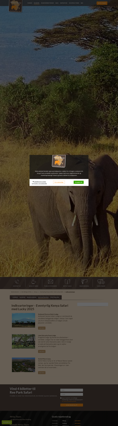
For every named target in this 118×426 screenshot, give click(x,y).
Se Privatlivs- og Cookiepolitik (39, 183)
